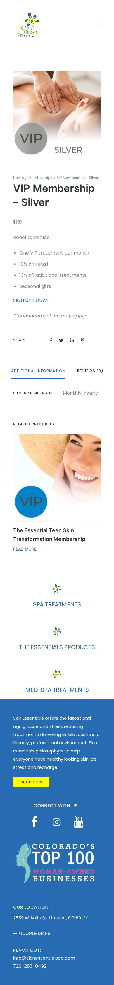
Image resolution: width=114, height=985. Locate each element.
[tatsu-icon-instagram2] (58, 821)
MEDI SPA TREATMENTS (57, 690)
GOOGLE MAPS (35, 933)
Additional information (38, 371)
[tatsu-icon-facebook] (37, 822)
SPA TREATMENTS (57, 604)
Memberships (40, 177)
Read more (25, 548)
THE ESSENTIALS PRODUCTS (57, 647)
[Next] (101, 495)
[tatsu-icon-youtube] (78, 822)
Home (18, 177)
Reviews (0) (90, 371)
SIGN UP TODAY (31, 300)
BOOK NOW (31, 782)
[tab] (38, 371)
